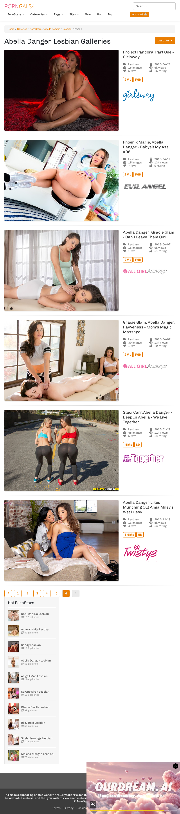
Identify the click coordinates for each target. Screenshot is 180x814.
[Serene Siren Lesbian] (13, 693)
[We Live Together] (149, 458)
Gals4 (19, 6)
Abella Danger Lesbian (36, 660)
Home (11, 29)
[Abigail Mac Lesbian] (13, 677)
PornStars (14, 14)
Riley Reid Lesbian (33, 722)
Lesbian (67, 29)
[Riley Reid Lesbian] (13, 724)
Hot (99, 14)
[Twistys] (149, 553)
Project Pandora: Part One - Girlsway (148, 54)
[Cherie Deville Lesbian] (13, 708)
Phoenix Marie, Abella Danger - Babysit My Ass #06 (146, 147)
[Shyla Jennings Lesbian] (13, 739)
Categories (37, 14)
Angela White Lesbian (35, 629)
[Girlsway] (149, 95)
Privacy (68, 808)
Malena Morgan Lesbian (37, 753)
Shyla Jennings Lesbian (36, 738)
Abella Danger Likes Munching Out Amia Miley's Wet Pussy (148, 507)
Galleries (22, 29)
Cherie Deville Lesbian (35, 707)
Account (137, 14)
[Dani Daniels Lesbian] (13, 615)
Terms (56, 808)
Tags (57, 14)
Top (110, 14)
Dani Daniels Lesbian (35, 613)
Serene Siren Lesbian (35, 691)
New (88, 14)
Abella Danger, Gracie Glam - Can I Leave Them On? (148, 234)
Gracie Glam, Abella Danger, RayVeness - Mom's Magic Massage (149, 327)
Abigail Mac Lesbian (34, 676)
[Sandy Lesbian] (13, 646)
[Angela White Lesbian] (13, 630)
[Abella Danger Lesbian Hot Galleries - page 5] (8, 593)
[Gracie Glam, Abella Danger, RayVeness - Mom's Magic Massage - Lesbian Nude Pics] (61, 360)
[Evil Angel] (149, 187)
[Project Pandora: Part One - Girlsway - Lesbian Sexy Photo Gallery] (61, 90)
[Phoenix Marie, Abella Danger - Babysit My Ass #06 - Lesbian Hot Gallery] (61, 180)
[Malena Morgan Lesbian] (13, 755)
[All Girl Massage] (149, 272)
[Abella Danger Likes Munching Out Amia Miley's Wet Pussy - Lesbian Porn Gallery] (61, 540)
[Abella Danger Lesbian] (13, 661)
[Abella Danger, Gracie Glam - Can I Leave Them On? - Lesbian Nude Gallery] (61, 270)
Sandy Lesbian (31, 645)
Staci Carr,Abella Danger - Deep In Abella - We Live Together (147, 417)
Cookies (81, 808)
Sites (72, 14)
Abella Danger (52, 29)
